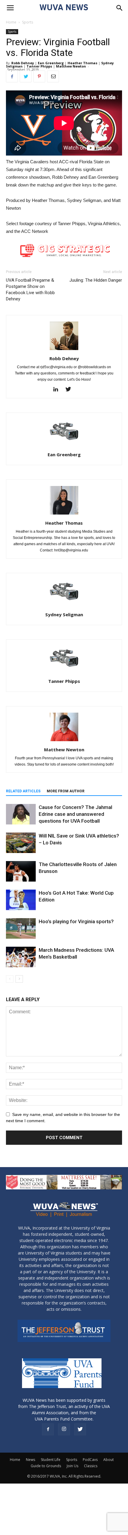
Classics (90, 1465)
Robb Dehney (22, 63)
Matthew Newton (71, 66)
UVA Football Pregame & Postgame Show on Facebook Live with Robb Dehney (30, 289)
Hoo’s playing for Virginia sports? (76, 921)
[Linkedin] (58, 389)
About (108, 1459)
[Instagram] (64, 1429)
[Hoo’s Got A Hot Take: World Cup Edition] (21, 900)
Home (11, 22)
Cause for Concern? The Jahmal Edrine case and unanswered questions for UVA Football (75, 814)
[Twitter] (70, 389)
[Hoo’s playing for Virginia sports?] (21, 928)
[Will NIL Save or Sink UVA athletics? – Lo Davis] (21, 842)
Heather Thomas (82, 63)
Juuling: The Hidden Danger (95, 280)
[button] (119, 8)
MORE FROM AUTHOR (66, 791)
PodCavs (90, 1459)
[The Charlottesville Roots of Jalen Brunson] (21, 871)
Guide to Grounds (46, 1465)
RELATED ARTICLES (23, 791)
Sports (27, 22)
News (30, 1459)
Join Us (72, 1465)
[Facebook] (48, 1429)
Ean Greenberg (51, 63)
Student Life (50, 1459)
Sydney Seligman (64, 614)
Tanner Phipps (39, 66)
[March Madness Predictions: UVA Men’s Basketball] (21, 957)
